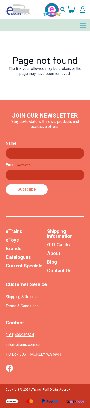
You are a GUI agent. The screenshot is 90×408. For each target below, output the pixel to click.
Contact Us (59, 270)
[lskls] (82, 9)
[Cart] (71, 9)
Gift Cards (58, 245)
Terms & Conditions (22, 306)
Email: (18, 165)
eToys (12, 240)
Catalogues (18, 257)
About (53, 253)
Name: (11, 143)
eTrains (14, 231)
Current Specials (24, 266)
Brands (14, 248)
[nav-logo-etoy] (32, 9)
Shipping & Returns (22, 297)
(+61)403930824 (20, 335)
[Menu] (83, 25)
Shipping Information (60, 233)
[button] (63, 9)
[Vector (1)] (9, 368)
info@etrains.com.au (23, 344)
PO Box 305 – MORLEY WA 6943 (33, 354)
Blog (52, 262)
